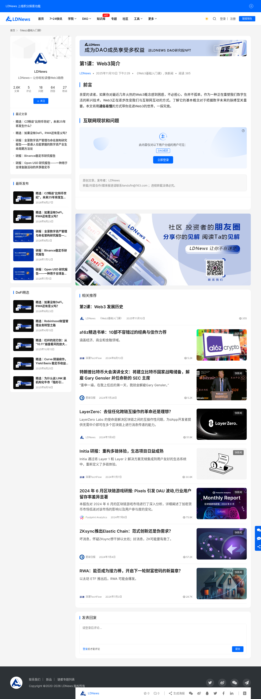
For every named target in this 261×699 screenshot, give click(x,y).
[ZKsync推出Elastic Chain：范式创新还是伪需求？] (222, 544)
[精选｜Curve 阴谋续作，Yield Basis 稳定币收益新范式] (23, 363)
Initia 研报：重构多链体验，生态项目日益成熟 (122, 451)
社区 (125, 18)
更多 (151, 18)
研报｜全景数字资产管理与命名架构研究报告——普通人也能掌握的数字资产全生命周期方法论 (41, 144)
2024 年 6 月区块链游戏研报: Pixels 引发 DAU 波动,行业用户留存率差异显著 (135, 493)
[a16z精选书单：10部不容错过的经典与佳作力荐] (222, 345)
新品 (49, 679)
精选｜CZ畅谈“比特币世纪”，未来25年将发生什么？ (51, 197)
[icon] (210, 683)
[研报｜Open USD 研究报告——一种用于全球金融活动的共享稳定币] (23, 274)
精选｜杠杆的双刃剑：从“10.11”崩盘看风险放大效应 (52, 344)
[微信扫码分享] (191, 693)
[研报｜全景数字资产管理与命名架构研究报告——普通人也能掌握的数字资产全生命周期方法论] (23, 235)
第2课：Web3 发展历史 (101, 306)
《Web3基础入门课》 (149, 73)
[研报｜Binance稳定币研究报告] (23, 254)
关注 (42, 101)
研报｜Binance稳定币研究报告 (35, 155)
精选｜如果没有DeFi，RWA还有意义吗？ (42, 133)
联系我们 (34, 679)
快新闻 (169, 73)
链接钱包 (247, 18)
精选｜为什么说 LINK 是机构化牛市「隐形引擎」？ (51, 382)
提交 (237, 649)
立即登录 (163, 159)
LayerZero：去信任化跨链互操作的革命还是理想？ (126, 411)
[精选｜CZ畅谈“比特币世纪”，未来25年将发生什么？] (23, 197)
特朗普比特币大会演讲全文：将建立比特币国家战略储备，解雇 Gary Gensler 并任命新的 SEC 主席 (135, 375)
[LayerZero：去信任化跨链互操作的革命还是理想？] (222, 424)
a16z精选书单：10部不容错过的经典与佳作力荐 (123, 332)
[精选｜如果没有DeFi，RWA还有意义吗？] (23, 216)
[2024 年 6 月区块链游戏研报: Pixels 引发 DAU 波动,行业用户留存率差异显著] (222, 503)
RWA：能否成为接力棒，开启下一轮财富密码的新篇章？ (131, 570)
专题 (114, 18)
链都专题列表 (66, 679)
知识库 (101, 18)
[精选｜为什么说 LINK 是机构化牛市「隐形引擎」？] (23, 382)
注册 (233, 18)
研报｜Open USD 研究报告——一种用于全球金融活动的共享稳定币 (51, 273)
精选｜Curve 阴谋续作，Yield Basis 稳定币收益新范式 (51, 363)
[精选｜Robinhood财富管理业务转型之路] (23, 325)
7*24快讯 (56, 18)
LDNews (85, 73)
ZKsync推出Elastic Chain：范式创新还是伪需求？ (126, 531)
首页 (41, 18)
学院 (71, 18)
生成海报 (179, 693)
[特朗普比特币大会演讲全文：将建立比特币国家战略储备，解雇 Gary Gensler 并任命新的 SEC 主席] (222, 384)
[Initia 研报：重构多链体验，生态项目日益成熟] (222, 464)
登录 (223, 18)
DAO (85, 18)
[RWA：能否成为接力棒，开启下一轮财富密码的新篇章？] (222, 583)
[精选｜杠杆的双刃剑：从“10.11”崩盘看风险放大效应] (23, 344)
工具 (137, 18)
